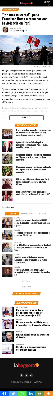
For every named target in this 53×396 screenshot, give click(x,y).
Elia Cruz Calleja (18, 31)
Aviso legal (38, 382)
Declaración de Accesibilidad (21, 382)
